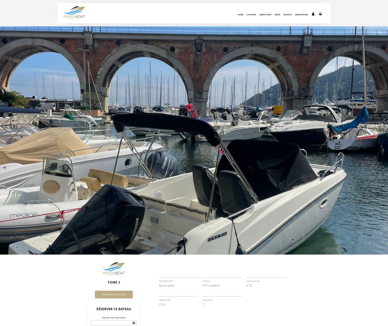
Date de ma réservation (114, 317)
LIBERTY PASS (265, 14)
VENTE (277, 14)
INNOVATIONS (301, 14)
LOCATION (251, 14)
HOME (240, 14)
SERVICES (287, 14)
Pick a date (134, 323)
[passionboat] (74, 13)
